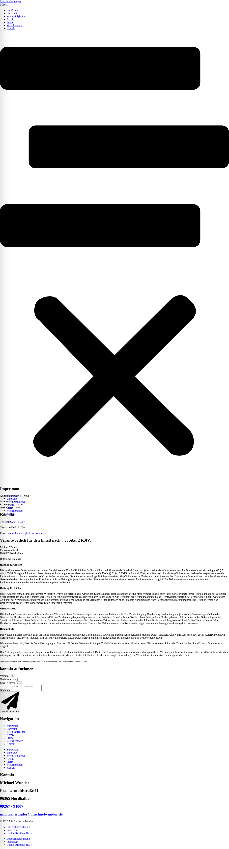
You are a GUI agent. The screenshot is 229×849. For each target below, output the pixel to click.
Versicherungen (15, 25)
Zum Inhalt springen (10, 1)
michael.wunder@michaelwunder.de (27, 533)
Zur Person (12, 10)
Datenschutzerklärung (18, 827)
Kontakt (11, 28)
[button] (114, 262)
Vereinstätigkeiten (16, 16)
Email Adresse (8, 682)
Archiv (10, 19)
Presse (10, 22)
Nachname (6, 679)
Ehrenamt (12, 13)
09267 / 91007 (17, 521)
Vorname (5, 675)
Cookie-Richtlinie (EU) (19, 833)
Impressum (12, 830)
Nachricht (5, 690)
